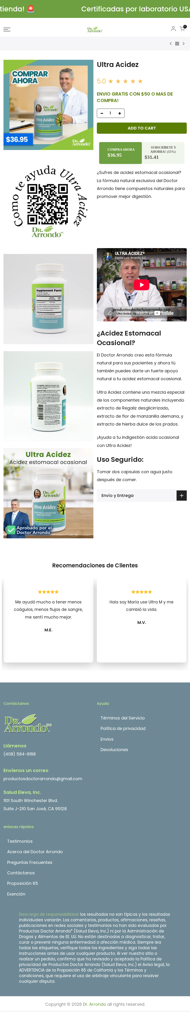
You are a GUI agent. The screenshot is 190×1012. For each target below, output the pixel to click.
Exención (16, 894)
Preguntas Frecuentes (29, 862)
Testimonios (20, 841)
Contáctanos (21, 873)
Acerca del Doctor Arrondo (35, 852)
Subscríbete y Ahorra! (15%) (163, 149)
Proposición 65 (22, 883)
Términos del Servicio (123, 718)
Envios (107, 739)
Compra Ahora (120, 149)
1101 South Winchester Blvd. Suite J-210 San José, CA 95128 (35, 800)
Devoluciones (114, 749)
